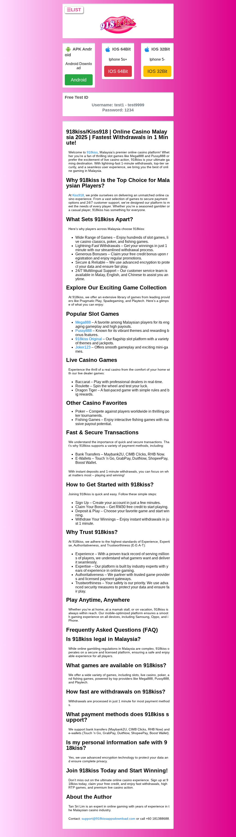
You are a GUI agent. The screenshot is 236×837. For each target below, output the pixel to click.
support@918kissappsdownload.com (108, 818)
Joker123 (83, 347)
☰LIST (74, 9)
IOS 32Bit (157, 71)
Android (78, 79)
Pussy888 (83, 331)
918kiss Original (88, 339)
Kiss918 (78, 195)
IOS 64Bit (118, 71)
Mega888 (83, 322)
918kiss (92, 152)
